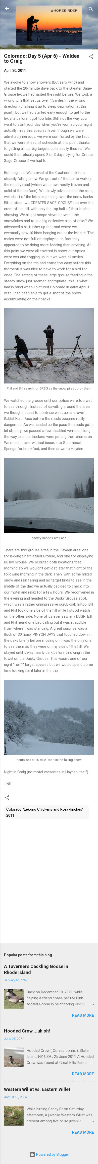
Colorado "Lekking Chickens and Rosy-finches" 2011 (44, 812)
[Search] (91, 10)
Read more (83, 1015)
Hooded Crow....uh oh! (27, 1030)
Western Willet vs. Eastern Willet (37, 1089)
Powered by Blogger (52, 1154)
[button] (91, 57)
